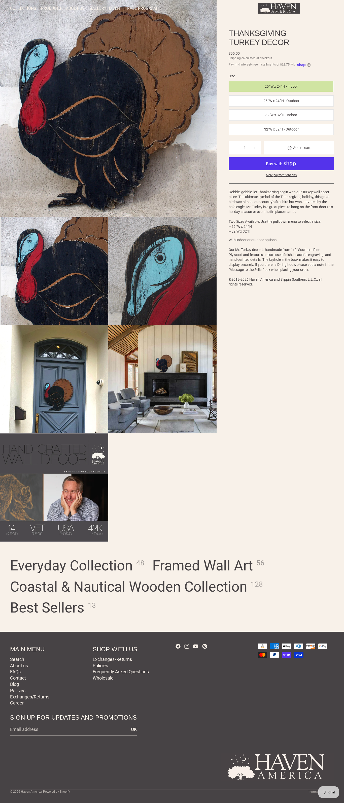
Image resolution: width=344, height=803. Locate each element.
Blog (14, 684)
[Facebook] (178, 646)
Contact (18, 678)
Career (17, 703)
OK (134, 729)
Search (17, 659)
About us (19, 665)
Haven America (31, 791)
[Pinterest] (205, 646)
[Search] (306, 8)
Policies (17, 690)
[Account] (317, 8)
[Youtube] (196, 646)
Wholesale (103, 678)
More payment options (281, 175)
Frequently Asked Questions (121, 671)
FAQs (15, 671)
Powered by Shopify (56, 791)
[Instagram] (187, 646)
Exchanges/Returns (29, 696)
